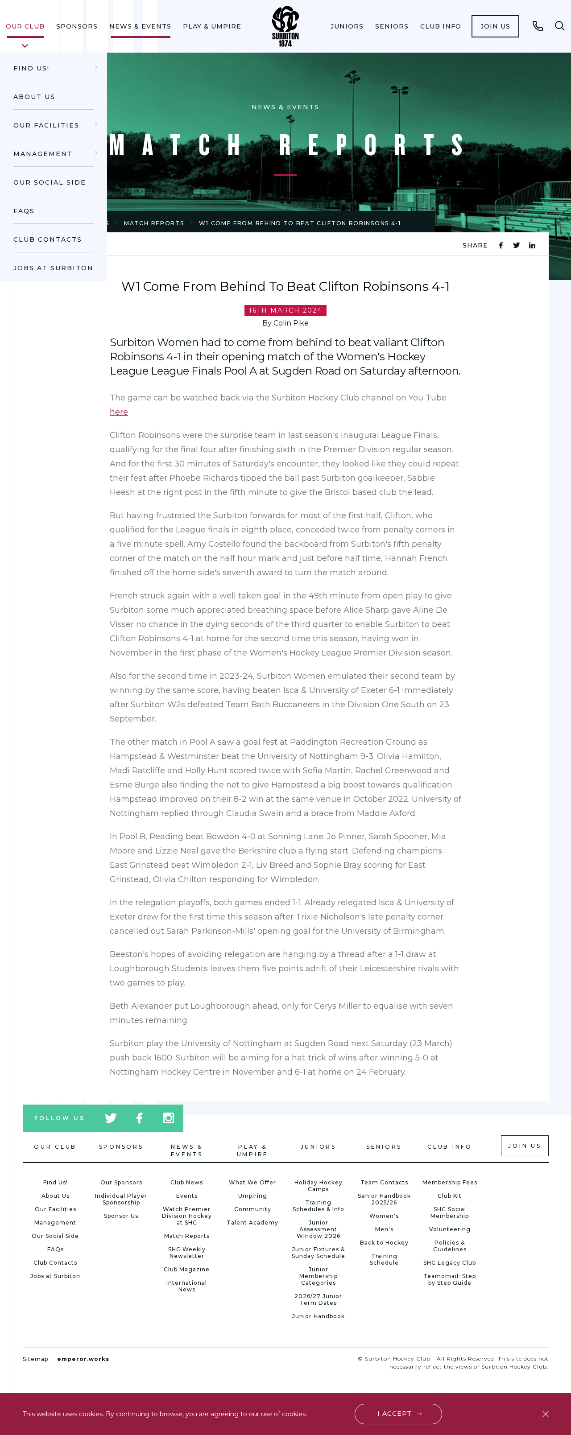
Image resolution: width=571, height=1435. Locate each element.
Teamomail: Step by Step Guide (449, 1279)
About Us (34, 97)
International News (186, 1286)
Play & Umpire (212, 26)
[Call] (538, 26)
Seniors (392, 26)
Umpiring (252, 1195)
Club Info (440, 26)
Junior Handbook (318, 1316)
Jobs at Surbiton (53, 268)
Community (252, 1209)
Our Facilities (46, 125)
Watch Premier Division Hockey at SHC (187, 1216)
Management (43, 154)
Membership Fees (449, 1182)
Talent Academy (252, 1222)
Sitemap (35, 1359)
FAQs (24, 211)
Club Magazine (187, 1269)
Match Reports (154, 223)
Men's (384, 1229)
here (119, 412)
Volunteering (450, 1229)
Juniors (347, 26)
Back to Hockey (384, 1242)
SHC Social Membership (449, 1212)
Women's (384, 1215)
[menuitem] (25, 26)
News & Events (140, 26)
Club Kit (450, 1195)
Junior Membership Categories (318, 1276)
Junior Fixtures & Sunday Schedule (318, 1252)
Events (187, 1195)
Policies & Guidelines (450, 1246)
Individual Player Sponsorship (121, 1199)
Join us (495, 26)
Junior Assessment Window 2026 (318, 1229)
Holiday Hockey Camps (318, 1185)
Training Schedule (384, 1259)
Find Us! (31, 68)
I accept (394, 1414)
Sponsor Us (121, 1215)
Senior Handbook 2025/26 (384, 1199)
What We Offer (252, 1182)
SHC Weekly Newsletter (187, 1252)
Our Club (25, 26)
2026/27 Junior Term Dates (318, 1299)
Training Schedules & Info (318, 1205)
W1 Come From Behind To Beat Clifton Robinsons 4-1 (300, 223)
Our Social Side (49, 182)
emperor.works (83, 1359)
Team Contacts (384, 1182)
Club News (186, 1182)
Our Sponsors (121, 1182)
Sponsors (77, 26)
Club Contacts (47, 239)
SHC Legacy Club (449, 1262)
